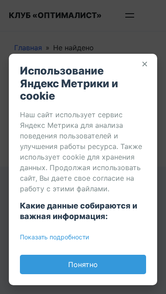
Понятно (83, 264)
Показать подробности (54, 237)
